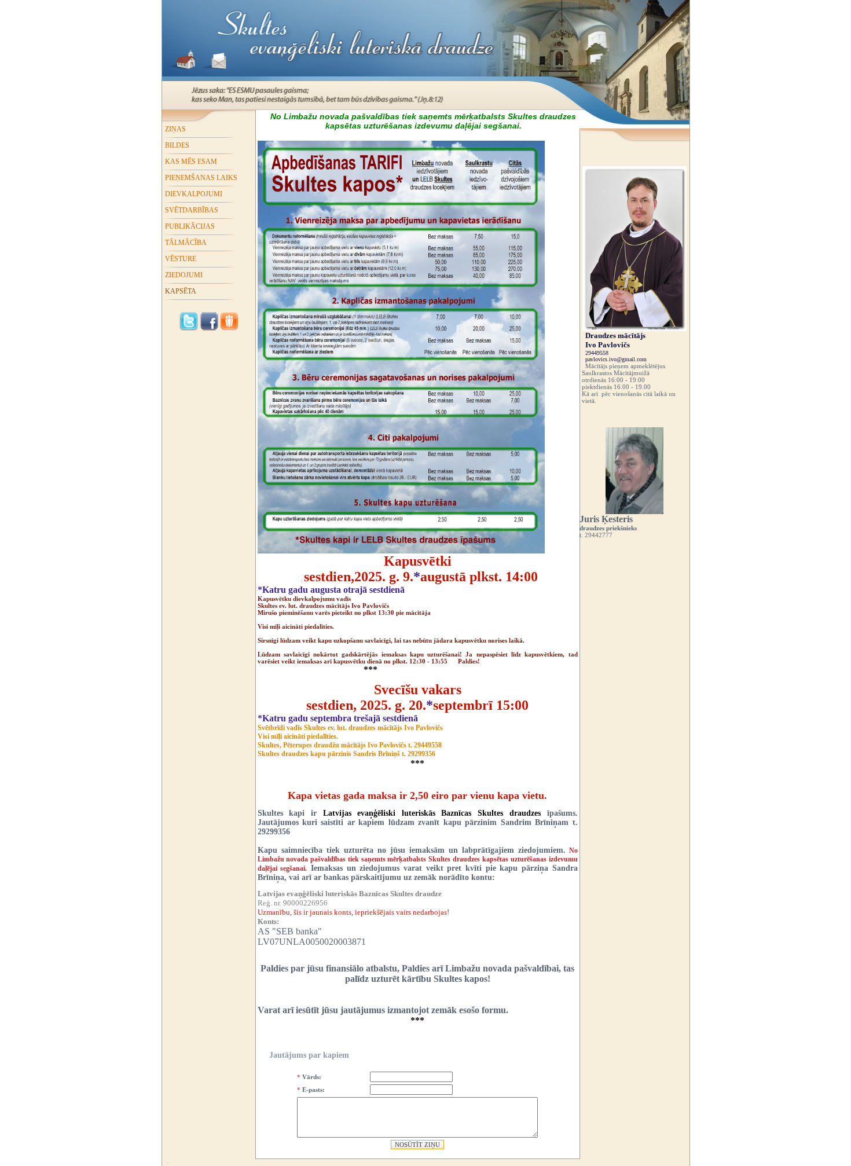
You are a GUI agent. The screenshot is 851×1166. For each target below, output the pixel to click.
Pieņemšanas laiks (201, 178)
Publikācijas (190, 226)
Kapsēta (180, 291)
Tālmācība (186, 243)
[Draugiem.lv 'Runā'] (229, 328)
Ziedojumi (184, 275)
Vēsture (180, 259)
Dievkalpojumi (193, 194)
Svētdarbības (191, 210)
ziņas (175, 129)
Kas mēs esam (191, 161)
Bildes (177, 145)
